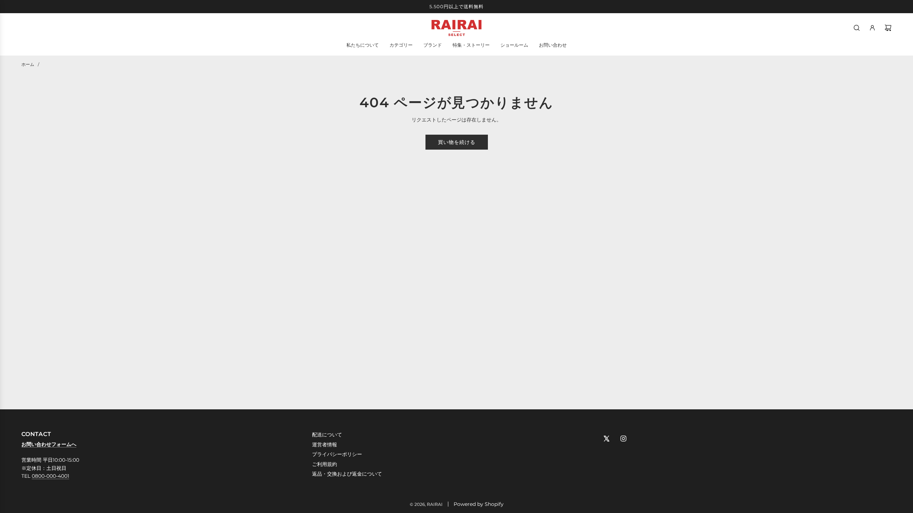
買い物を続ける (456, 142)
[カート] (888, 28)
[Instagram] (623, 438)
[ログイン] (872, 28)
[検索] (856, 28)
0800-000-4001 (50, 476)
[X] (606, 438)
